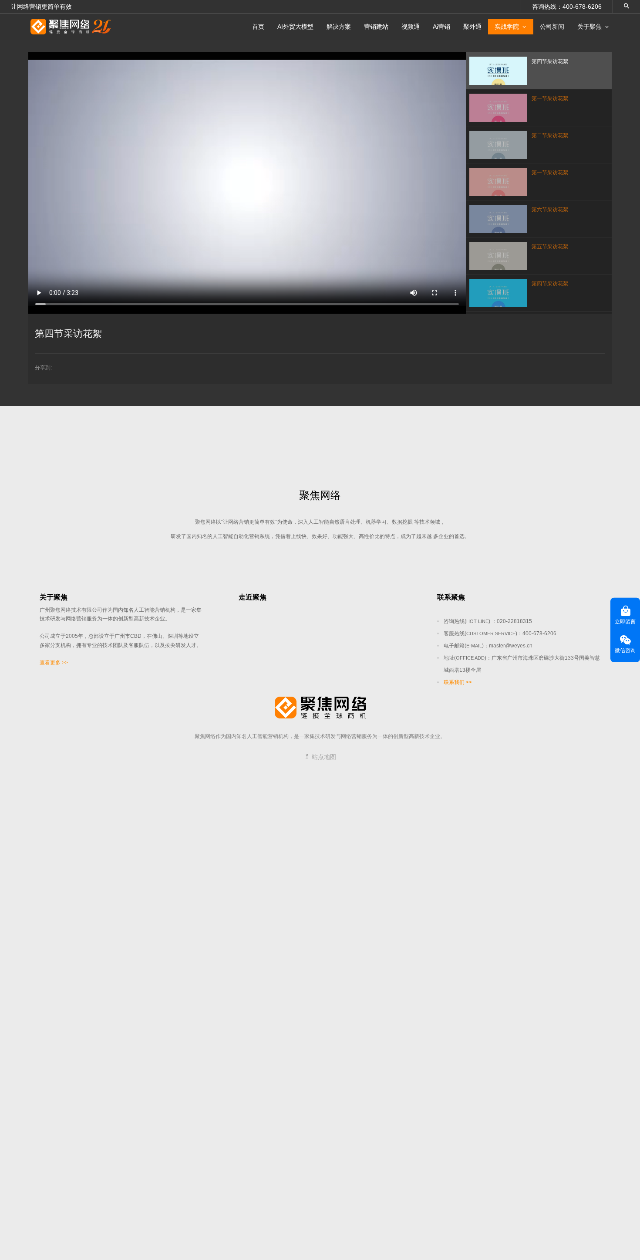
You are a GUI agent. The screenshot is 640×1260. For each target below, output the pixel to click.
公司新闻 (552, 26)
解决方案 (339, 26)
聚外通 (472, 26)
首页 (258, 26)
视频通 (410, 26)
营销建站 (376, 26)
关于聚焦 (589, 26)
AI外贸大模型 (295, 26)
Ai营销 (441, 26)
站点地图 (323, 756)
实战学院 (507, 26)
